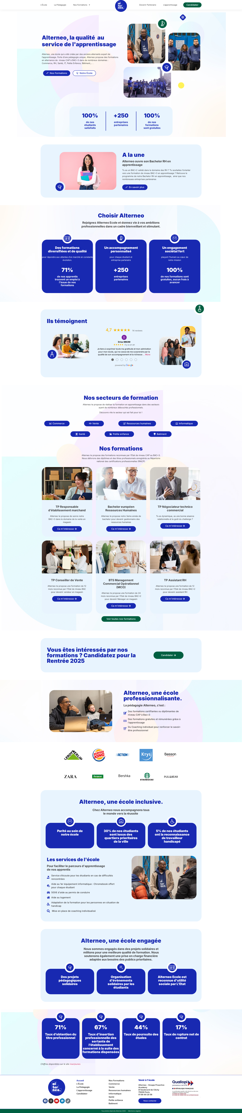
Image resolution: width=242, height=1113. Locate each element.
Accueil (80, 1080)
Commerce (114, 1084)
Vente (112, 1087)
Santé (111, 1097)
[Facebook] (45, 1100)
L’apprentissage (170, 5)
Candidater (82, 1093)
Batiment (113, 1103)
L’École (44, 5)
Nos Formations (80, 5)
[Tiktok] (67, 1100)
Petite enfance (116, 1100)
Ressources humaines (120, 1090)
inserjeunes (75, 1064)
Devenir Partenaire (147, 5)
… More (146, 354)
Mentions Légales (134, 1111)
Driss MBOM (124, 342)
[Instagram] (50, 1100)
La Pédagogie (60, 5)
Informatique (115, 1093)
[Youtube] (56, 1100)
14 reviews (137, 330)
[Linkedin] (62, 1100)
